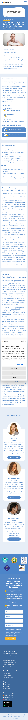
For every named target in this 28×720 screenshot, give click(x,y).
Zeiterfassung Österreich (9, 666)
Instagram (7, 688)
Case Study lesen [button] (14, 457)
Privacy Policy (6, 716)
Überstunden (5, 230)
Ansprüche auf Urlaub (13, 250)
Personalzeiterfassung (8, 658)
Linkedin (7, 686)
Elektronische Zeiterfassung (10, 653)
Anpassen (13, 373)
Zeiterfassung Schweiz (8, 664)
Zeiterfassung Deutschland (10, 662)
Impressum (21, 714)
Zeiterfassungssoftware (9, 660)
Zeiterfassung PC (7, 675)
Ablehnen (14, 377)
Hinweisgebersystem (17, 716)
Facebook (7, 684)
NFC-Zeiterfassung (8, 677)
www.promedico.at (7, 101)
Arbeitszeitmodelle (15, 309)
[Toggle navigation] (25, 2)
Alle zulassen (14, 368)
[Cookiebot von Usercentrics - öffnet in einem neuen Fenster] (20, 341)
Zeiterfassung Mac (7, 673)
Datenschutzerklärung (11, 632)
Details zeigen (20, 364)
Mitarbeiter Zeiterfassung (9, 656)
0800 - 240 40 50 (8, 695)
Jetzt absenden (10, 638)
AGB (21, 630)
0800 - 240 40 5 (8, 699)
